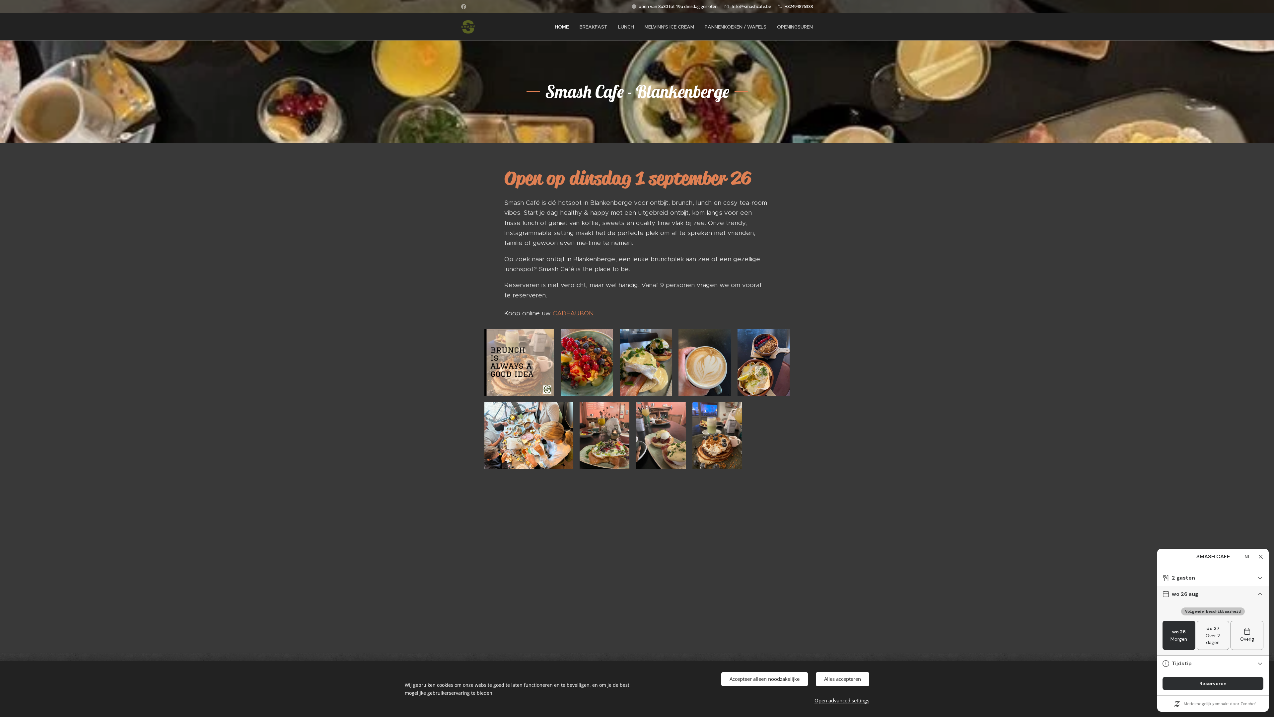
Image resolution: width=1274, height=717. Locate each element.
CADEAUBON (573, 313)
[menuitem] (563, 27)
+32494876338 (799, 6)
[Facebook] (464, 6)
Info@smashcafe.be (751, 6)
